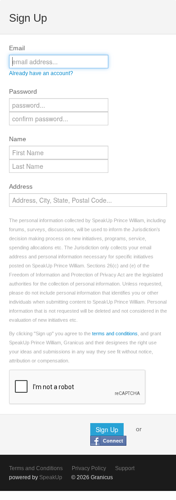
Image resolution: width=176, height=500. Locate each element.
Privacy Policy (89, 468)
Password (23, 91)
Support (124, 468)
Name (17, 139)
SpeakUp (50, 477)
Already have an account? (41, 73)
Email (17, 48)
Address (20, 186)
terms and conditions (115, 333)
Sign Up (107, 429)
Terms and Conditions (36, 468)
